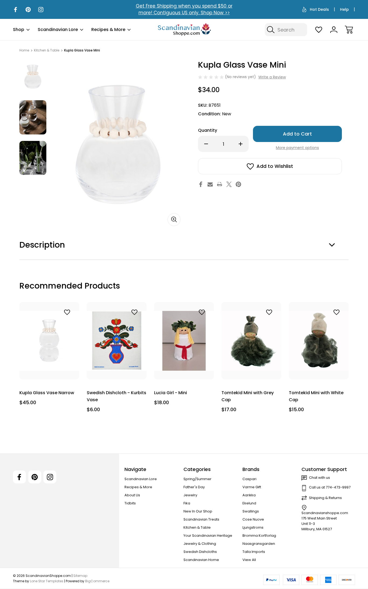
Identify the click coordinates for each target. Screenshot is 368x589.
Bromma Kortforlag (259, 535)
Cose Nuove (253, 519)
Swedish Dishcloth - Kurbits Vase (116, 396)
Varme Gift (251, 487)
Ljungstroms (252, 527)
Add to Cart (49, 367)
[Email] (210, 184)
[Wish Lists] (319, 29)
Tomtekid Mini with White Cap (316, 396)
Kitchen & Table (197, 527)
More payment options (297, 147)
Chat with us (319, 477)
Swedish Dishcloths (200, 551)
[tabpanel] (32, 77)
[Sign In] (334, 29)
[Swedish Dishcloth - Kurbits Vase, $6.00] (117, 340)
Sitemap (80, 575)
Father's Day (194, 487)
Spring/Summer (197, 478)
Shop (18, 29)
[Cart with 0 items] (349, 29)
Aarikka (249, 495)
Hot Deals (319, 9)
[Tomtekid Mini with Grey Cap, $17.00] (251, 340)
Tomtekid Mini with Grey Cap (247, 396)
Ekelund (249, 503)
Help (344, 9)
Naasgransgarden (258, 543)
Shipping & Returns (325, 497)
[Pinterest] (28, 9)
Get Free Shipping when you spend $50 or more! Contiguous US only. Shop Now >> (184, 9)
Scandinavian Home (201, 559)
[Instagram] (40, 9)
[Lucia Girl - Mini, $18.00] (184, 340)
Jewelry (190, 495)
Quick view (51, 324)
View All (249, 559)
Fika (186, 503)
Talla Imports (253, 551)
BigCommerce (97, 581)
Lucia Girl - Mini (170, 393)
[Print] (219, 184)
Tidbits (130, 503)
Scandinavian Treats (201, 519)
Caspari (249, 478)
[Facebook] (15, 9)
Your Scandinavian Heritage (207, 535)
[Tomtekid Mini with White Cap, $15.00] (319, 340)
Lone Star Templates (46, 581)
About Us (132, 495)
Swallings (250, 511)
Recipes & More (108, 29)
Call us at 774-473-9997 (329, 487)
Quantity (207, 130)
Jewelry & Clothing (199, 543)
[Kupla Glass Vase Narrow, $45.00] (49, 340)
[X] (229, 184)
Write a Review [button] (272, 77)
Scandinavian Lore (58, 29)
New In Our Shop (197, 511)
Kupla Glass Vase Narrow (46, 393)
